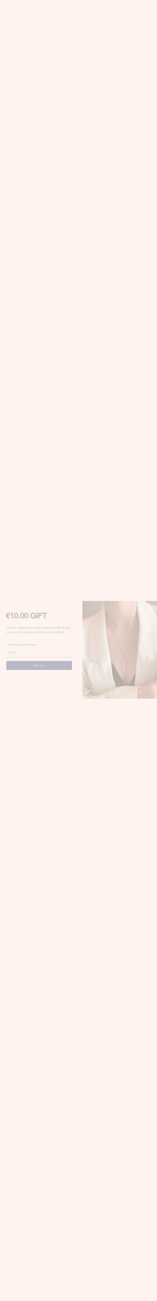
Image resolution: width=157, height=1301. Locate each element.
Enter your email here (21, 644)
